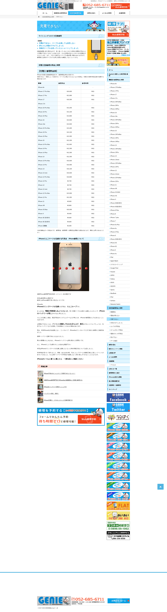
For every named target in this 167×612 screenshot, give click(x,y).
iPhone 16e (113, 116)
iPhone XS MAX (115, 192)
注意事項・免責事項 (115, 385)
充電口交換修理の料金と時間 (49, 65)
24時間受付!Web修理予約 (120, 6)
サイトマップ (113, 389)
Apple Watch (114, 261)
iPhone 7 (113, 221)
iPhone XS (113, 196)
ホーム (111, 70)
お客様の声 (112, 353)
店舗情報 (111, 361)
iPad (111, 257)
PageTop (160, 487)
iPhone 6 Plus (114, 232)
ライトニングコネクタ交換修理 (50, 36)
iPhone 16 (113, 112)
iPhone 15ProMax (115, 120)
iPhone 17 (113, 94)
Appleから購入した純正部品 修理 (118, 74)
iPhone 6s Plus (115, 224)
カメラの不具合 (115, 326)
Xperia (112, 289)
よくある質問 (113, 357)
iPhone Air (113, 83)
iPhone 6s (113, 228)
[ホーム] (39, 17)
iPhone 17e (113, 98)
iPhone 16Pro (114, 105)
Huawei (112, 271)
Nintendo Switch (115, 304)
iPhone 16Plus (114, 109)
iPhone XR (113, 188)
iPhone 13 (113, 156)
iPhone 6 (113, 235)
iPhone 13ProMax (115, 149)
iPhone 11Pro (114, 181)
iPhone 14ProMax (115, 134)
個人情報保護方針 (114, 381)
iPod (111, 297)
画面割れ (113, 312)
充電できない (114, 319)
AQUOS (112, 286)
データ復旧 (113, 341)
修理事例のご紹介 (114, 373)
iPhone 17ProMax (115, 87)
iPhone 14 (113, 145)
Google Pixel (114, 268)
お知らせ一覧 (113, 369)
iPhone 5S (113, 243)
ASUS (112, 282)
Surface (112, 300)
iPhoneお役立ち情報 (115, 377)
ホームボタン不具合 (116, 330)
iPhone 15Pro (114, 123)
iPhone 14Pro (114, 138)
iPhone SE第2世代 (116, 206)
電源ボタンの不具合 (116, 333)
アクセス (113, 365)
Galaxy (112, 279)
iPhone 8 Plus (114, 210)
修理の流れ (112, 344)
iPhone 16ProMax (115, 102)
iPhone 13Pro (114, 152)
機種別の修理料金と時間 (116, 80)
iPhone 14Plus (114, 141)
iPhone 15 (113, 130)
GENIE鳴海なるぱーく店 (51, 608)
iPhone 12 (113, 170)
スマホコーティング (116, 264)
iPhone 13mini (114, 159)
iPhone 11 (113, 185)
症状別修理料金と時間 (115, 308)
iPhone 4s (113, 253)
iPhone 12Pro (114, 167)
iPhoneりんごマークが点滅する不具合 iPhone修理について (61, 239)
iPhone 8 (113, 214)
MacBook (113, 293)
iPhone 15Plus (114, 127)
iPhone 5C (113, 246)
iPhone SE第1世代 (116, 239)
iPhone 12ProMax (115, 163)
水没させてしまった (116, 323)
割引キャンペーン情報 (115, 349)
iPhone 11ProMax (115, 177)
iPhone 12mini (114, 174)
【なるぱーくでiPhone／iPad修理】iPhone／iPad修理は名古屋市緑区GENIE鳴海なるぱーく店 (59, 1)
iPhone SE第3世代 (116, 203)
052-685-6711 (96, 5)
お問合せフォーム (119, 600)
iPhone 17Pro (114, 91)
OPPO (112, 275)
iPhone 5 (113, 250)
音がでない (113, 337)
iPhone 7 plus (114, 217)
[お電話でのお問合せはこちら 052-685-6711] (88, 601)
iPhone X (113, 199)
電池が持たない (115, 315)
